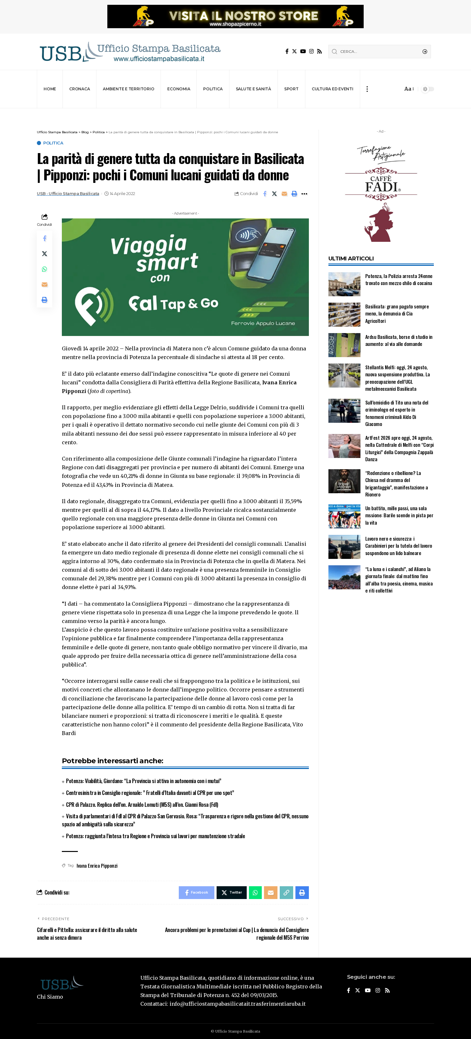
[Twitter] (294, 51)
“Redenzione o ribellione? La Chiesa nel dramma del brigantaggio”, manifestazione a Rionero (396, 483)
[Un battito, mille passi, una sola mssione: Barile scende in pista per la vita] (344, 516)
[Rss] (319, 51)
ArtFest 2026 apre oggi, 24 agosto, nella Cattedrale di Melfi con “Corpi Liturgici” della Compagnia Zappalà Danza (399, 448)
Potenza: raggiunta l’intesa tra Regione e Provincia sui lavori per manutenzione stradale (155, 836)
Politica (53, 143)
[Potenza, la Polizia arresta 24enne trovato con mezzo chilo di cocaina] (344, 284)
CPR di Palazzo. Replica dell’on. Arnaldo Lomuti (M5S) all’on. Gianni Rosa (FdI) (142, 804)
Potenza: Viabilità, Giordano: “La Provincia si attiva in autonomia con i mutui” (143, 781)
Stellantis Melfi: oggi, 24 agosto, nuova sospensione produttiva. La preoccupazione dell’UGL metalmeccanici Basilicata (397, 378)
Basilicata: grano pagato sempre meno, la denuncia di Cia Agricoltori (397, 313)
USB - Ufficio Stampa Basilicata (68, 193)
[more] (367, 89)
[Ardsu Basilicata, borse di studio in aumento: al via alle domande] (344, 345)
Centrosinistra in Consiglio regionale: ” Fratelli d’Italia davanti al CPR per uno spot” (150, 793)
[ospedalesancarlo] (235, 112)
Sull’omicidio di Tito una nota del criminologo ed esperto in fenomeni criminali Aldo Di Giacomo (396, 413)
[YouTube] (303, 51)
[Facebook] (287, 51)
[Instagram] (311, 51)
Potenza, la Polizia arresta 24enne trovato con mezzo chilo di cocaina (399, 279)
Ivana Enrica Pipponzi (97, 865)
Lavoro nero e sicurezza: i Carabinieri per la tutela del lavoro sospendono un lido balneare (398, 545)
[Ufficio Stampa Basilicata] (130, 51)
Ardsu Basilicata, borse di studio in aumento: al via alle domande (399, 340)
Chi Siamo (50, 997)
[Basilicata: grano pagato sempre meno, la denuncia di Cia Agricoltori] (344, 315)
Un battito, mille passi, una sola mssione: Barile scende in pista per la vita (399, 515)
